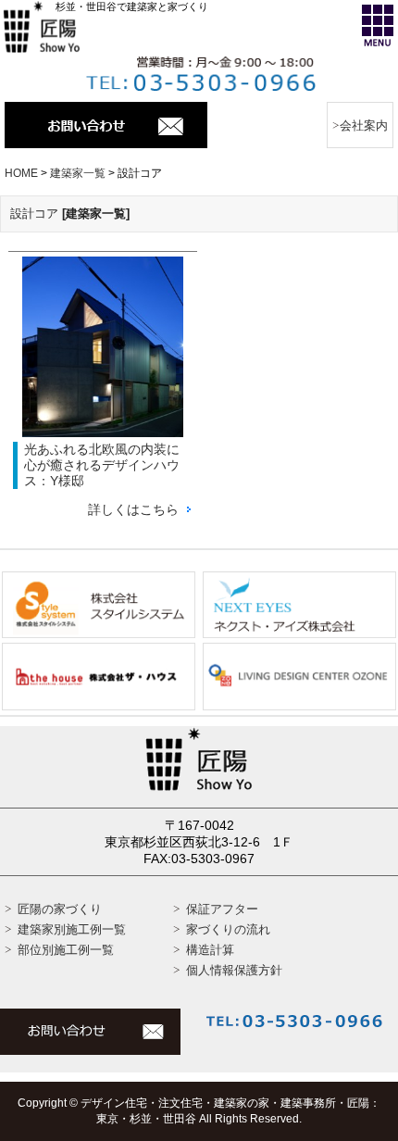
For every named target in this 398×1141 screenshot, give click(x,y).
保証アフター (222, 909)
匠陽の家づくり (60, 909)
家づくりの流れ (228, 929)
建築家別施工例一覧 (72, 929)
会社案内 (364, 125)
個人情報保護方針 (234, 970)
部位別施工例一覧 (66, 950)
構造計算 (210, 950)
